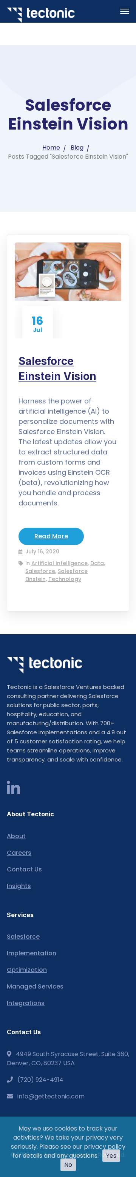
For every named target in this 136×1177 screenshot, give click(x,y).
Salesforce (40, 571)
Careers (19, 852)
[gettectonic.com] (41, 15)
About (16, 836)
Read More (51, 536)
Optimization (27, 969)
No (68, 1164)
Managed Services (35, 986)
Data (97, 563)
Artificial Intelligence (59, 563)
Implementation (31, 953)
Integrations (26, 1003)
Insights (19, 886)
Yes (111, 1155)
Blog (77, 147)
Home (51, 147)
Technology (64, 579)
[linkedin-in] (13, 788)
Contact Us (24, 869)
